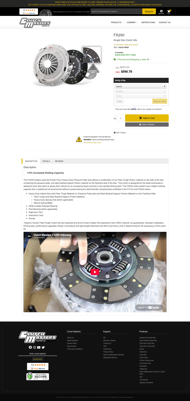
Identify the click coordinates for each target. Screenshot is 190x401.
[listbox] (141, 86)
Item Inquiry (121, 132)
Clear (119, 101)
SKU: (116, 47)
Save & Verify (160, 101)
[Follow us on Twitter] (43, 348)
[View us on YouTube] (38, 348)
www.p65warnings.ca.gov (92, 142)
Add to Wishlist (148, 124)
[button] (123, 11)
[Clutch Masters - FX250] (65, 64)
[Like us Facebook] (30, 348)
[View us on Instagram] (34, 348)
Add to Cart (149, 118)
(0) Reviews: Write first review (126, 44)
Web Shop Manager (126, 397)
